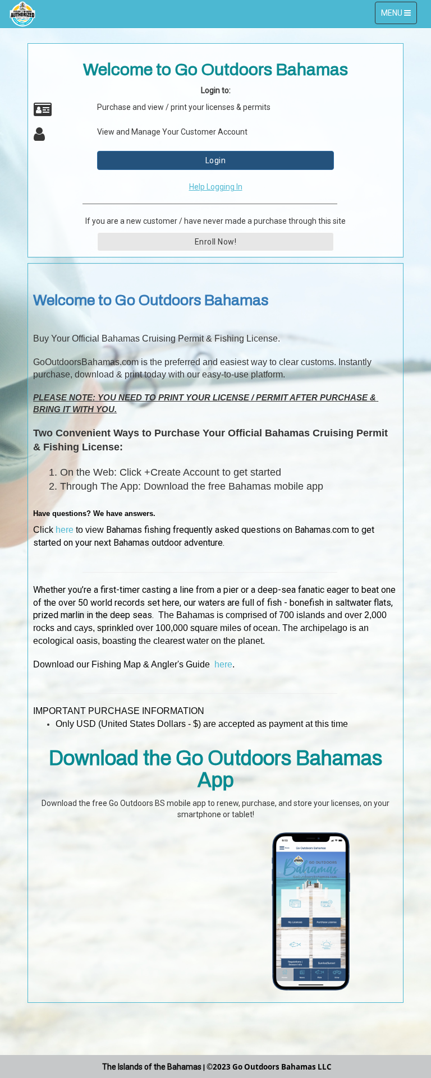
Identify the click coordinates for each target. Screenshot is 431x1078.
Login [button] (215, 160)
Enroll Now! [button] (216, 241)
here (65, 530)
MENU (398, 16)
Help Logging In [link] (215, 186)
